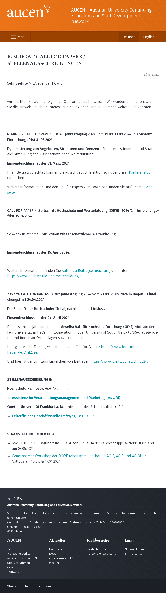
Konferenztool (140, 172)
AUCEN (14, 540)
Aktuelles (57, 540)
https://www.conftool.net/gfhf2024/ (120, 361)
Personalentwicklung (101, 553)
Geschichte (14, 567)
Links (129, 540)
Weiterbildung (96, 549)
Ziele (10, 549)
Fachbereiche (98, 540)
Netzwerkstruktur (19, 553)
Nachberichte (58, 549)
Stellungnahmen (18, 563)
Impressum (44, 586)
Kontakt (13, 571)
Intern (29, 586)
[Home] (28, 12)
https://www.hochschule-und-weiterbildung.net (46, 276)
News (52, 553)
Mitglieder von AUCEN (22, 558)
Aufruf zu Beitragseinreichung (86, 270)
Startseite (14, 586)
